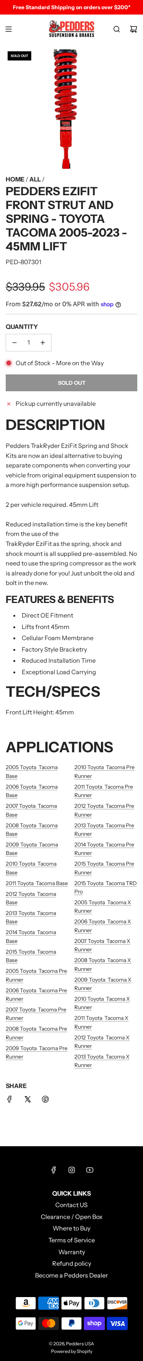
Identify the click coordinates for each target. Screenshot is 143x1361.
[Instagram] (71, 1170)
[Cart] (133, 29)
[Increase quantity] (42, 342)
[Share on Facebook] (9, 1101)
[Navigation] (8, 29)
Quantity (22, 326)
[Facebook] (53, 1170)
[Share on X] (27, 1101)
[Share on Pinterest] (45, 1101)
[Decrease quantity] (14, 342)
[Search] (116, 29)
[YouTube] (89, 1170)
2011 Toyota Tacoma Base (37, 883)
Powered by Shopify (71, 1351)
